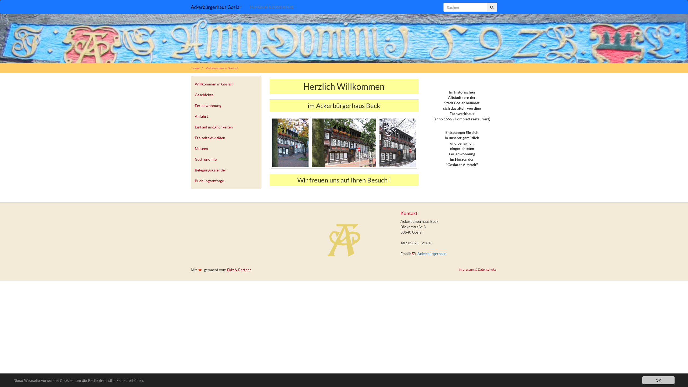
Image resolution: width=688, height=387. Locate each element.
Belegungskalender (210, 170)
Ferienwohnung (208, 105)
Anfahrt (201, 116)
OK (658, 380)
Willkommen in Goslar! (222, 68)
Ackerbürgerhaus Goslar (216, 7)
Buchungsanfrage (209, 180)
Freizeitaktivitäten (210, 137)
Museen (201, 148)
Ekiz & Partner (239, 269)
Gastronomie (206, 159)
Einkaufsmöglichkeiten (214, 127)
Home (195, 68)
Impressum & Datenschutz (271, 7)
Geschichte (204, 94)
